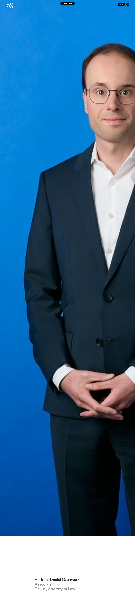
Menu (121, 4)
